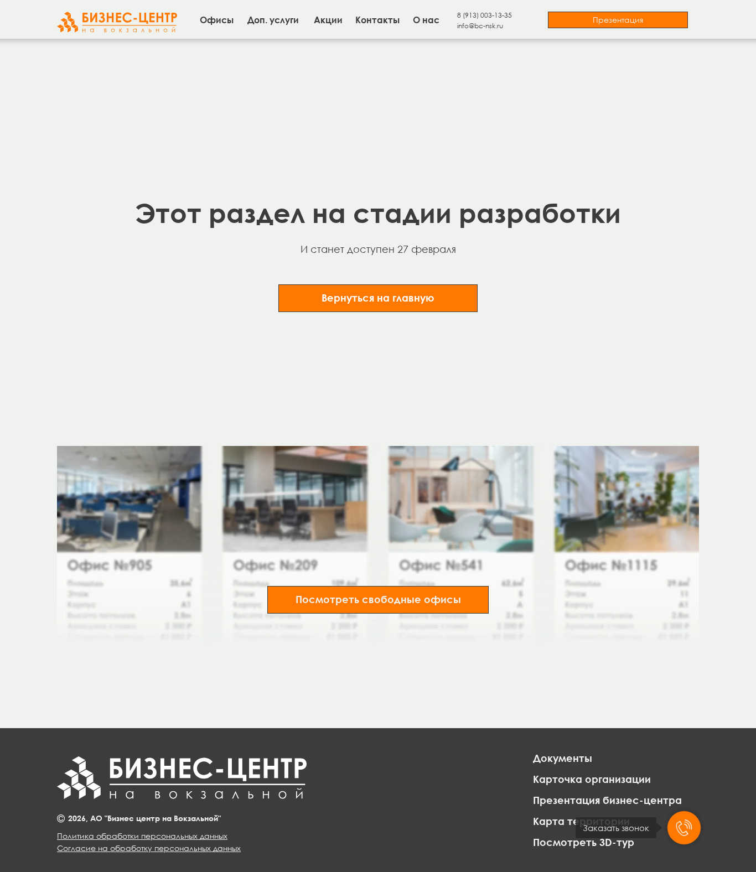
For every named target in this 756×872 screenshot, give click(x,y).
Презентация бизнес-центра (607, 800)
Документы (562, 758)
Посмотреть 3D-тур (583, 842)
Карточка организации (592, 779)
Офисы (217, 19)
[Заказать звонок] (684, 827)
